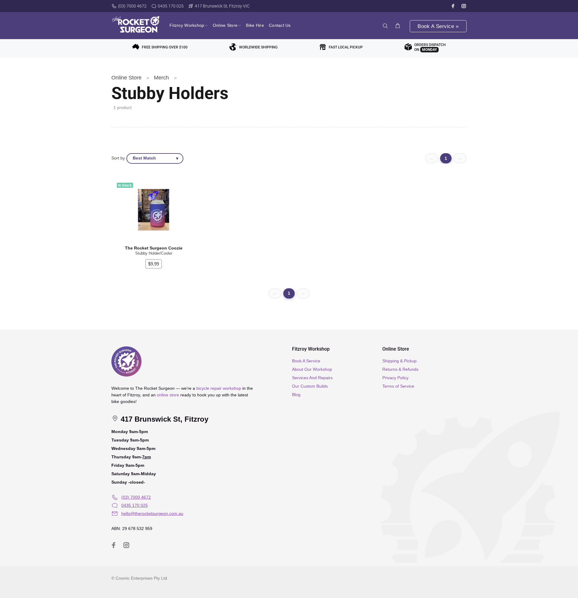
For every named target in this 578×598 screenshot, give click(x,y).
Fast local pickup (346, 47)
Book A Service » (438, 26)
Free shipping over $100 (165, 47)
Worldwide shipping (258, 47)
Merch (161, 78)
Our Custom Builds (310, 386)
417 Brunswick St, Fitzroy (163, 419)
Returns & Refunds (400, 369)
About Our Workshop (312, 369)
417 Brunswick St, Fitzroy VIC (222, 6)
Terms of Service (398, 386)
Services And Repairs (312, 377)
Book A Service (306, 360)
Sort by (118, 158)
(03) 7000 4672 (132, 6)
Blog (296, 394)
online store (168, 394)
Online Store (126, 78)
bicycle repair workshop (218, 388)
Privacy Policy (395, 377)
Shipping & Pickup (399, 360)
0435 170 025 (171, 6)
